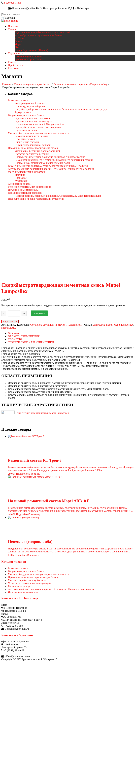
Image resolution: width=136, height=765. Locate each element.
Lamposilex (99, 324)
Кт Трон (19, 38)
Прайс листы (15, 65)
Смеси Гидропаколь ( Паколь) (31, 50)
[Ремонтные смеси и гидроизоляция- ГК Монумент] (9, 20)
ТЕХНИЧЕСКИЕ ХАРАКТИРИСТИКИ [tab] (31, 342)
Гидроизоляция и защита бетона (32, 84)
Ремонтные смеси (18, 568)
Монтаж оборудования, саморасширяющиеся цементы (38, 574)
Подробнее (22, 473)
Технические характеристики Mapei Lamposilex (42, 413)
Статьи (12, 29)
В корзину (39, 313)
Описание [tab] (13, 333)
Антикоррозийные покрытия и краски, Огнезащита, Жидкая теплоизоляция (51, 589)
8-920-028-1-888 (12, 2)
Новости (13, 26)
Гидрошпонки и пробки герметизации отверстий (42, 32)
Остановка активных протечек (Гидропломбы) (80, 84)
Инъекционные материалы (23, 592)
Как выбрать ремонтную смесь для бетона (38, 35)
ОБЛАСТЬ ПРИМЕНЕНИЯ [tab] (24, 336)
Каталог (12, 62)
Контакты (13, 68)
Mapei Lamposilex (123, 324)
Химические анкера (19, 586)
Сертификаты (16, 53)
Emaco (18, 41)
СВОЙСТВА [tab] (15, 339)
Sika (17, 47)
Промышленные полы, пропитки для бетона (33, 577)
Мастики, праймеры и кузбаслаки (27, 580)
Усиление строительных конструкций (29, 583)
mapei (109, 324)
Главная (6, 84)
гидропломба (8, 327)
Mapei (18, 44)
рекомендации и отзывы (28, 56)
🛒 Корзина (8, 17)
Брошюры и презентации (29, 59)
